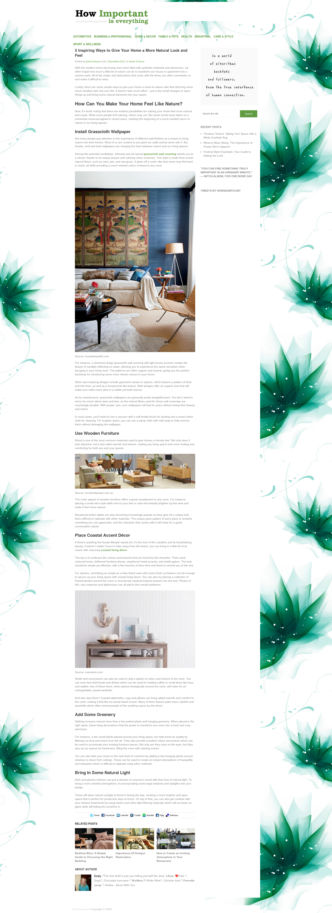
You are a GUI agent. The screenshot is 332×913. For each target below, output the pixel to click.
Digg (162, 815)
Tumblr (137, 815)
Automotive (82, 36)
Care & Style (223, 36)
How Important (81, 909)
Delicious (174, 815)
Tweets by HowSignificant (221, 190)
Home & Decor (145, 36)
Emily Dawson (93, 61)
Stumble (150, 815)
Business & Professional (113, 36)
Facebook (110, 815)
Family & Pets (168, 36)
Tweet (97, 815)
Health (186, 36)
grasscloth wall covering (160, 153)
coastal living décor (114, 550)
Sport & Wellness (87, 44)
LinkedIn (124, 815)
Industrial (203, 36)
